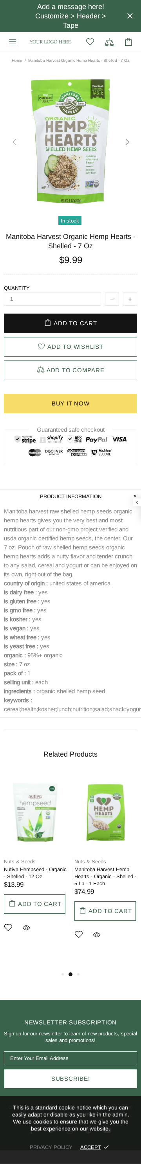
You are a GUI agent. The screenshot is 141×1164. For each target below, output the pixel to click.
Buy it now (71, 403)
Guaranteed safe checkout (71, 429)
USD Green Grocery (50, 41)
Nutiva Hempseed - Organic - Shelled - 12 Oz (35, 872)
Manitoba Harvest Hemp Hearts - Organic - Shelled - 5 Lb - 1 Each (105, 876)
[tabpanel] (35, 864)
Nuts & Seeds (20, 861)
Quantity (17, 288)
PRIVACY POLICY (51, 1147)
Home (17, 60)
